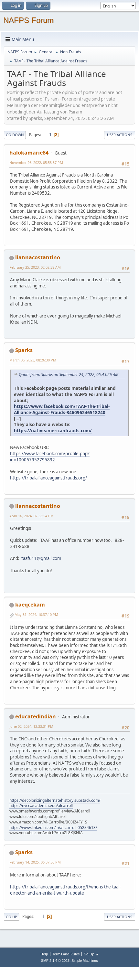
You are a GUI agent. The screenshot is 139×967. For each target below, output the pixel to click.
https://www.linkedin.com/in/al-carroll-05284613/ (53, 827)
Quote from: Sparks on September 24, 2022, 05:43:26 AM (68, 374)
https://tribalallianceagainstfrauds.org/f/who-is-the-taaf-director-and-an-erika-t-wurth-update (65, 890)
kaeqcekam (30, 604)
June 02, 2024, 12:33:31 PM (31, 726)
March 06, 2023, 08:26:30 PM (32, 360)
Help (44, 953)
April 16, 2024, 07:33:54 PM (31, 515)
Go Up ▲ (91, 953)
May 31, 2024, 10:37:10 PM (36, 614)
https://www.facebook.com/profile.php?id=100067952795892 (50, 457)
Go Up (11, 916)
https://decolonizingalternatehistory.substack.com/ (54, 800)
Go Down (15, 134)
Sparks (24, 350)
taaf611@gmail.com (41, 558)
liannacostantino (37, 257)
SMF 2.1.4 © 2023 (55, 960)
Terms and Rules (66, 953)
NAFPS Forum (28, 20)
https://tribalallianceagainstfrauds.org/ (48, 478)
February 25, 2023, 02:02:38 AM (35, 267)
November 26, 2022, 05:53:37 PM (36, 162)
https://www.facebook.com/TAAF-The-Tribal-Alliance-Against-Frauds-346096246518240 (62, 409)
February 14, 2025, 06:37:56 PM (35, 862)
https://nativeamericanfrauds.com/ (53, 430)
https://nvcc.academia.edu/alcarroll (41, 805)
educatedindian (35, 716)
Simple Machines (84, 960)
